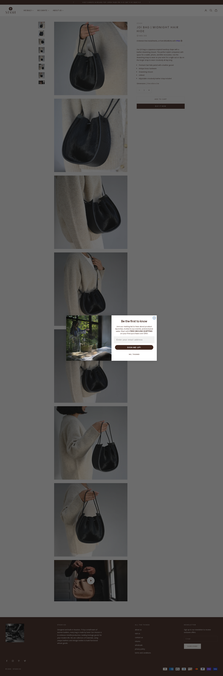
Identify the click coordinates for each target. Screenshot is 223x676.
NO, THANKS (134, 354)
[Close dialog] (154, 318)
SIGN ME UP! (134, 347)
